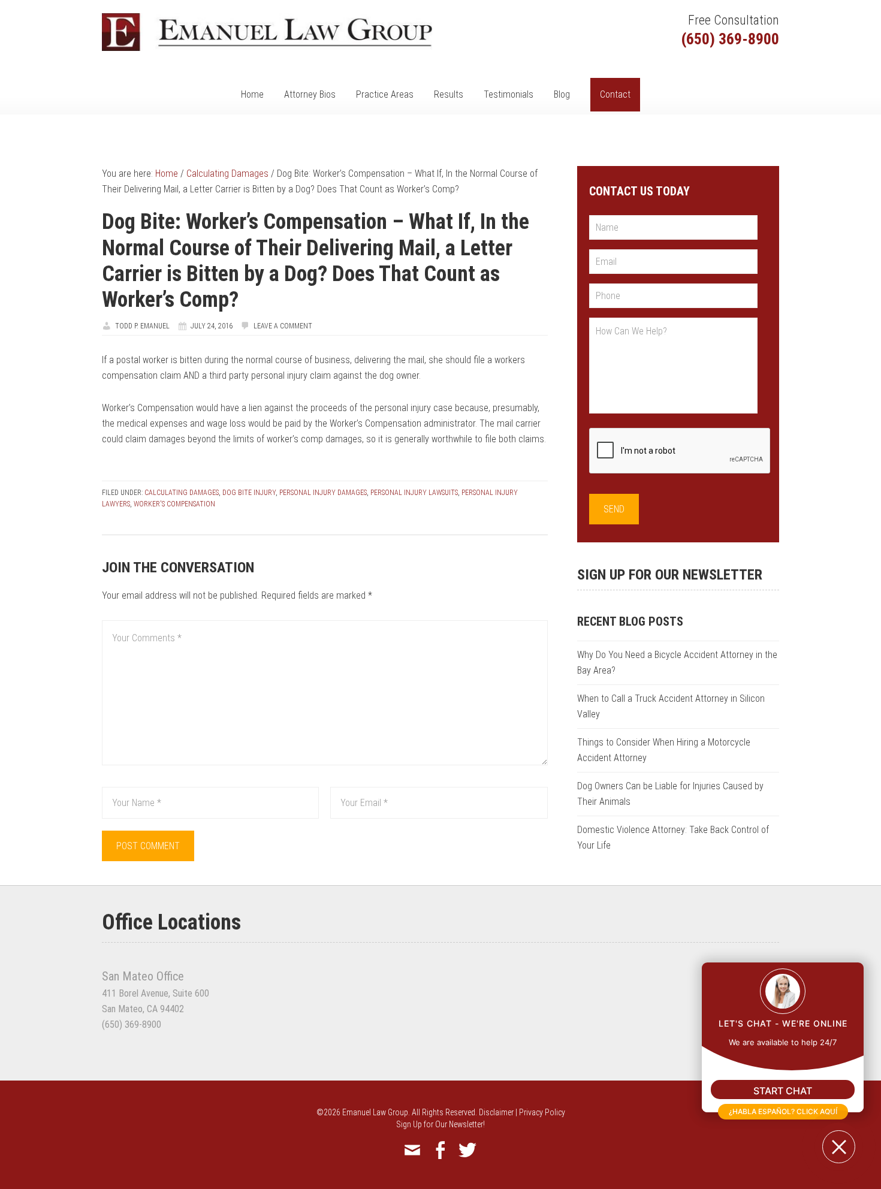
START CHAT (782, 1091)
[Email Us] (412, 1150)
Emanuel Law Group (267, 32)
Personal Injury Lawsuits (414, 492)
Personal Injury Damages (323, 492)
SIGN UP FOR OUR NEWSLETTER (669, 574)
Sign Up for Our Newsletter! (440, 1124)
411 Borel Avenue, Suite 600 (155, 993)
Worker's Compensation (174, 504)
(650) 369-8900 (730, 39)
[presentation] (680, 451)
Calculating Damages (181, 492)
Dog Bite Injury (249, 492)
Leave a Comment (283, 326)
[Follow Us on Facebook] (440, 1150)
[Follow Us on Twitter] (467, 1150)
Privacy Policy (542, 1112)
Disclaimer (496, 1112)
